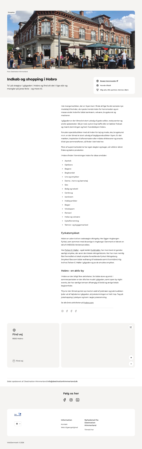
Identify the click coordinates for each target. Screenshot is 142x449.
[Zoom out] (131, 363)
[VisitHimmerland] (17, 414)
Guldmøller (95, 250)
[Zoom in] (131, 357)
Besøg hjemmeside (108, 81)
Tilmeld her (89, 430)
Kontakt (64, 424)
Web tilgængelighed (69, 427)
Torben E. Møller (72, 250)
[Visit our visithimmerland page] (64, 400)
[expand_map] (130, 327)
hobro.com (89, 303)
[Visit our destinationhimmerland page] (78, 400)
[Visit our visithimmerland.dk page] (71, 400)
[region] (98, 345)
